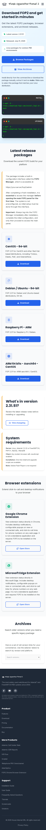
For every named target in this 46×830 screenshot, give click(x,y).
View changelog (18, 423)
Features (5, 714)
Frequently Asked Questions (12, 795)
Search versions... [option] (13, 657)
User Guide (6, 790)
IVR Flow (5, 754)
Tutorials (5, 799)
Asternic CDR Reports (10, 750)
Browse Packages (24, 59)
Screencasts (6, 804)
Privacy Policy (23, 825)
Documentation (7, 727)
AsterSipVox (6, 768)
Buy (3, 732)
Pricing (4, 723)
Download (24, 264)
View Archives (25, 69)
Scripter (5, 759)
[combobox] (23, 657)
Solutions (5, 809)
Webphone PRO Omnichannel (13, 763)
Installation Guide (8, 786)
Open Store (25, 548)
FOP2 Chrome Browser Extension (14, 772)
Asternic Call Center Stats (11, 745)
